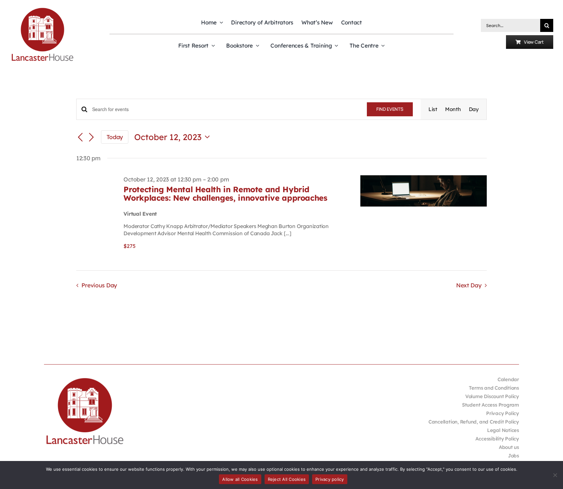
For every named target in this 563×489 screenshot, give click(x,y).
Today (115, 136)
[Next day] (91, 137)
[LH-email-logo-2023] (42, 9)
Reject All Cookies (287, 479)
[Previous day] (80, 137)
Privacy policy (329, 479)
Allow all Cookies (240, 479)
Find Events (389, 109)
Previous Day (99, 285)
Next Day (469, 285)
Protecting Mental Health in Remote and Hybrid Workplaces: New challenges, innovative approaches (225, 193)
